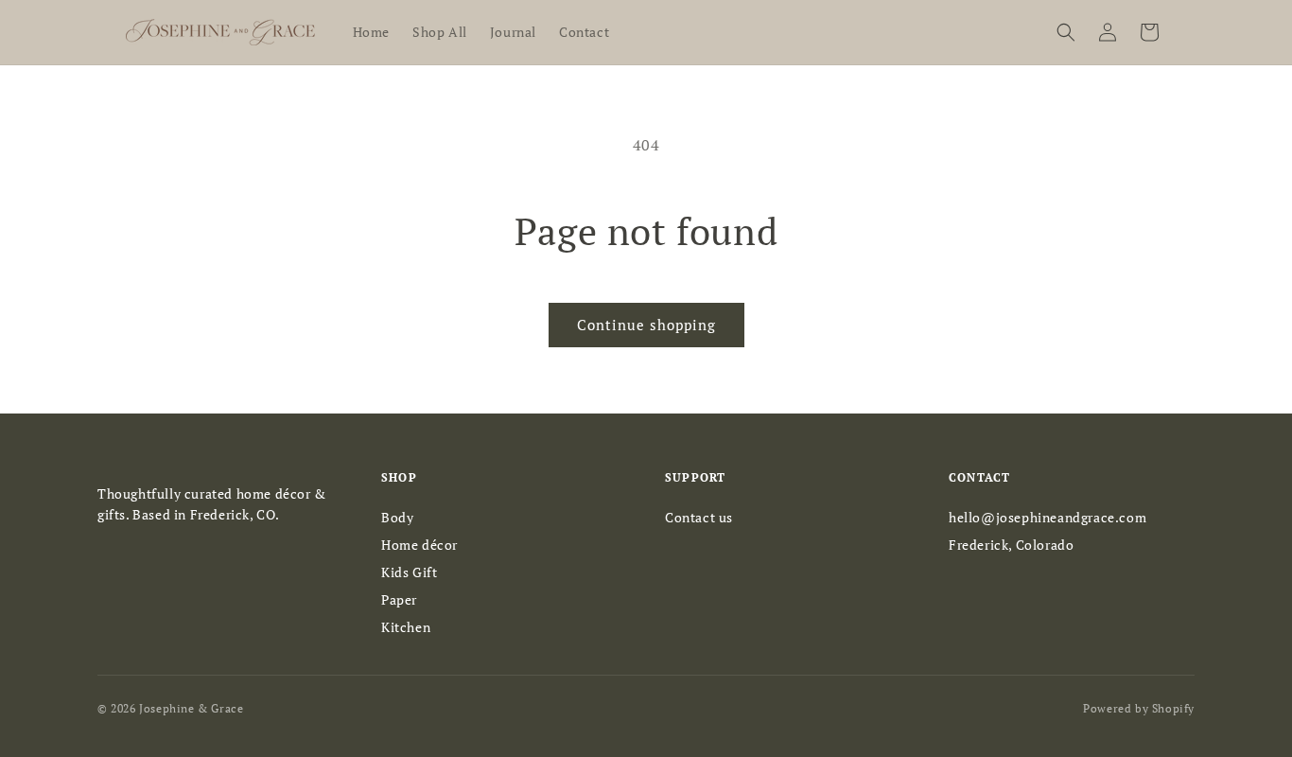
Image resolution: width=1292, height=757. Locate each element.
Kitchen (405, 627)
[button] (1066, 32)
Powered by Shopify (1139, 708)
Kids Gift (409, 572)
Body (397, 517)
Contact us (699, 517)
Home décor (419, 545)
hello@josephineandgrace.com (1047, 517)
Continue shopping (646, 324)
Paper (399, 599)
